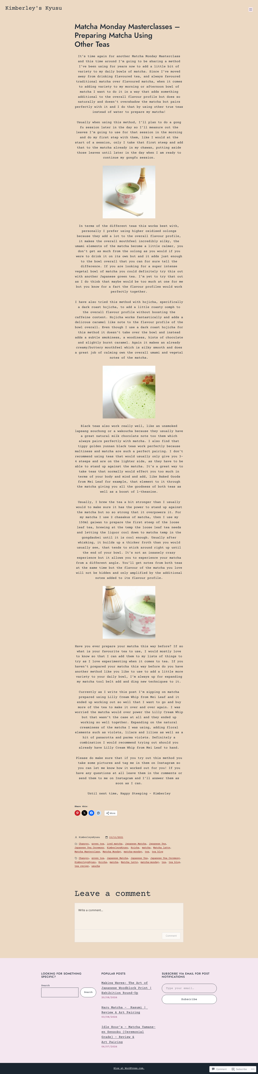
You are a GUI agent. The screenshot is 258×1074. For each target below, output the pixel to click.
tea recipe (82, 866)
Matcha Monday (112, 851)
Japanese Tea (157, 843)
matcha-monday (133, 851)
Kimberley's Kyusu (33, 8)
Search (45, 985)
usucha (95, 866)
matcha (146, 847)
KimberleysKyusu (117, 847)
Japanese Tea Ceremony (89, 847)
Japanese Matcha (135, 843)
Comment (171, 935)
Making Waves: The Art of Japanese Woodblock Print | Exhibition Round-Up (126, 988)
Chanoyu (84, 843)
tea (147, 851)
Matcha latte (161, 847)
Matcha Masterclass (87, 851)
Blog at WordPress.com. (129, 1068)
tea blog (157, 851)
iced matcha (114, 843)
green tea (97, 843)
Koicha (135, 847)
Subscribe (189, 999)
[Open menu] (251, 9)
